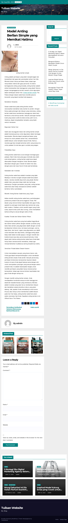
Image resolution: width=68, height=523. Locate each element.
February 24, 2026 (43, 474)
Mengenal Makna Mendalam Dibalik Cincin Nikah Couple (56, 63)
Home (56, 519)
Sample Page (63, 519)
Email (5, 415)
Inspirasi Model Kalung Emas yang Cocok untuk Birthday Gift (56, 81)
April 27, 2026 (9, 474)
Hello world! (35, 307)
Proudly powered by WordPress (9, 518)
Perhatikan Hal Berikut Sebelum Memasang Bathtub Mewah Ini (14, 309)
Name (5, 404)
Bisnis (6, 466)
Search (50, 27)
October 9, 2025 (10, 492)
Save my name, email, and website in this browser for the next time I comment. (22, 439)
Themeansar (4, 520)
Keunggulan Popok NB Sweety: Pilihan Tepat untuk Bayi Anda (55, 89)
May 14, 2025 (42, 492)
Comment (6, 370)
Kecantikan (12, 484)
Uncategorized (11, 27)
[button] (58, 17)
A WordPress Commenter (56, 103)
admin (17, 45)
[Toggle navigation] (65, 17)
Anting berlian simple (29, 92)
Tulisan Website (10, 8)
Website (5, 425)
